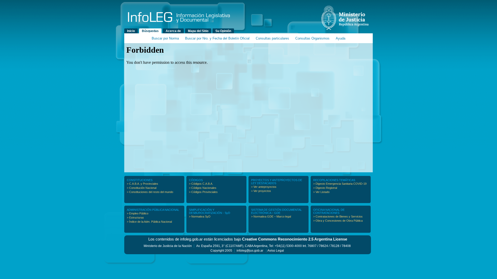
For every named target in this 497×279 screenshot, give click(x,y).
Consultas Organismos (312, 38)
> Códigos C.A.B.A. (201, 183)
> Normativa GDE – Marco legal (271, 216)
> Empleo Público (137, 213)
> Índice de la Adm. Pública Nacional (149, 221)
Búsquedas (150, 31)
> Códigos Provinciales (203, 191)
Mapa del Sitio (198, 31)
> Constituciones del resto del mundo (150, 191)
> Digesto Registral (325, 187)
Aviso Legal (275, 250)
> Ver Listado (321, 191)
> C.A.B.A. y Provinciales (142, 183)
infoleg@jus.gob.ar (250, 250)
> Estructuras (135, 217)
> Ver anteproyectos (263, 186)
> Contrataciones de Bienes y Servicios (338, 216)
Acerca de (173, 31)
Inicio (131, 31)
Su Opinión (223, 31)
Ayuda (340, 38)
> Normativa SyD (199, 216)
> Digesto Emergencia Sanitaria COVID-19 (340, 183)
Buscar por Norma (165, 38)
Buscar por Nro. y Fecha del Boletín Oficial (217, 38)
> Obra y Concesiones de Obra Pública (338, 220)
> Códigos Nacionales (202, 187)
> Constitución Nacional (141, 187)
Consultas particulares (272, 38)
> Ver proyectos (261, 190)
